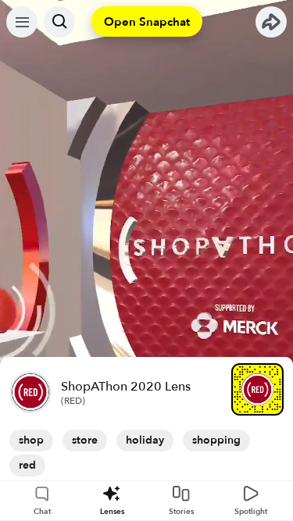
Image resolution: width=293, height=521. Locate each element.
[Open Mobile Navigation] (22, 21)
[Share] (271, 21)
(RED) (73, 400)
